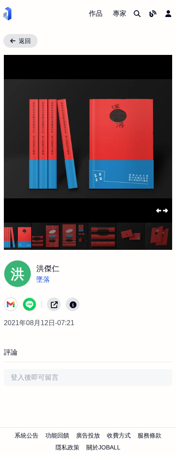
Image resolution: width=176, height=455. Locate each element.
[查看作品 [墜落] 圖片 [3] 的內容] (102, 236)
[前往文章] (153, 13)
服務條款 (149, 435)
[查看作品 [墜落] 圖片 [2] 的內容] (74, 236)
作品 (96, 13)
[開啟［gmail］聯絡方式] (11, 304)
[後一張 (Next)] (158, 139)
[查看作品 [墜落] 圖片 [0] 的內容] (17, 236)
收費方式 (119, 435)
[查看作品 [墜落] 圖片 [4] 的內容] (130, 236)
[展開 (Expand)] (161, 210)
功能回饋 (57, 435)
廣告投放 (88, 435)
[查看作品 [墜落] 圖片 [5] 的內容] (158, 236)
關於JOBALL (103, 447)
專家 (119, 13)
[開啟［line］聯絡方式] (29, 304)
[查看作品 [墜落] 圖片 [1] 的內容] (45, 236)
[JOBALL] (7, 13)
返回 (25, 40)
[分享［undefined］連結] (54, 304)
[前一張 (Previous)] (17, 139)
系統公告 (26, 435)
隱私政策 (67, 447)
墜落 (43, 279)
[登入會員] (168, 13)
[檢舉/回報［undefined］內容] (72, 304)
